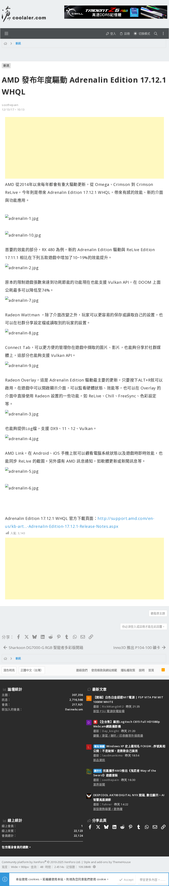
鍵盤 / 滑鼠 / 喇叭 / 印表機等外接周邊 (118, 736)
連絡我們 (82, 670)
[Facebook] (165, 865)
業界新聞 (99, 784)
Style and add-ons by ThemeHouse (107, 862)
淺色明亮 (9, 670)
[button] (6, 33)
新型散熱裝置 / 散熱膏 (108, 809)
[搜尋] (156, 33)
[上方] (157, 670)
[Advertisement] (84, 148)
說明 (142, 670)
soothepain (10, 105)
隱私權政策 (128, 670)
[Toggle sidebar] (163, 33)
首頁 (151, 670)
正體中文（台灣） (31, 670)
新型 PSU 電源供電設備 (109, 711)
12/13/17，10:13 (13, 109)
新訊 (6, 65)
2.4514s (59, 867)
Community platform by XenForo (41, 862)
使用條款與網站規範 (104, 670)
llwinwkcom (74, 709)
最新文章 (99, 689)
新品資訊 (99, 760)
